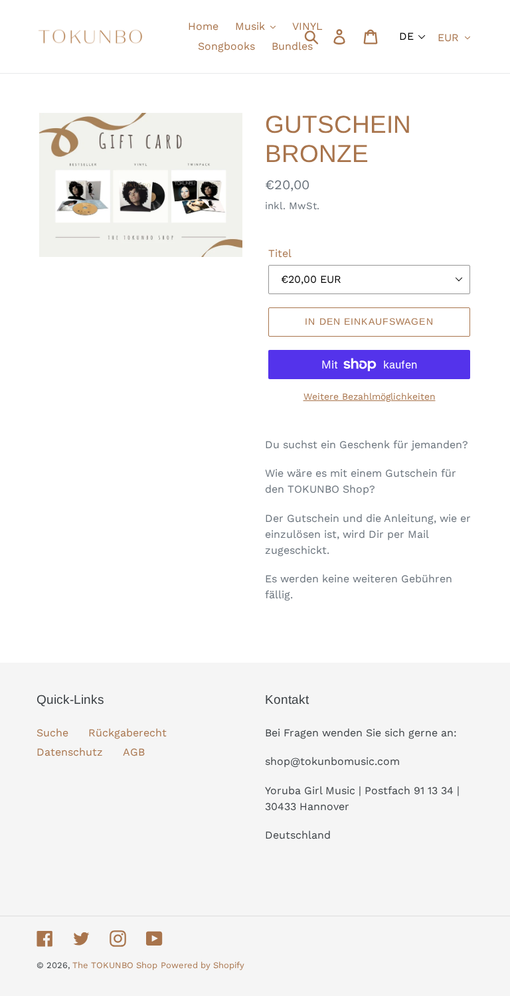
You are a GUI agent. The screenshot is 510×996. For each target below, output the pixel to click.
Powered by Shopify (202, 965)
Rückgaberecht (127, 732)
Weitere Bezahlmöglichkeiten (369, 396)
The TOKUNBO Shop (114, 965)
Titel (280, 253)
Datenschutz (70, 752)
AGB (134, 752)
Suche (52, 732)
